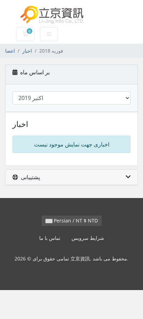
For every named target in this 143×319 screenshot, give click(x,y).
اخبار (27, 50)
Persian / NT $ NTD (75, 220)
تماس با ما (49, 238)
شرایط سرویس (88, 238)
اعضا (10, 50)
